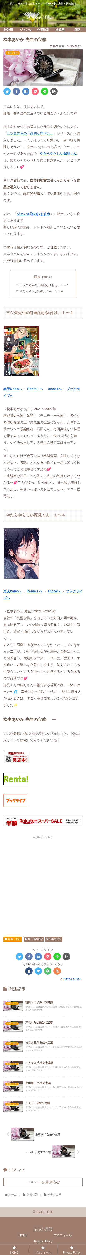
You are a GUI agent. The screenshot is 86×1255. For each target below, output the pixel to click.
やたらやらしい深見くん (58, 153)
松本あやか (55, 939)
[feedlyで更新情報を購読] (47, 971)
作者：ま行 (14, 939)
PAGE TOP (44, 1212)
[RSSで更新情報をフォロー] (57, 971)
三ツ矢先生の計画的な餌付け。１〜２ (44, 285)
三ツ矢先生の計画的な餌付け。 (30, 133)
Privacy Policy (43, 1241)
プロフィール (63, 1235)
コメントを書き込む (43, 1182)
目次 (37, 276)
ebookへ (55, 389)
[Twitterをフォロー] (38, 971)
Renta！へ (35, 389)
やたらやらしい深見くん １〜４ (41, 291)
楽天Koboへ (12, 389)
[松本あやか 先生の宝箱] (25, 91)
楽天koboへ (12, 591)
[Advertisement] (43, 883)
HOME (23, 1235)
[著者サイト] (29, 971)
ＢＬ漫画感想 (35, 939)
